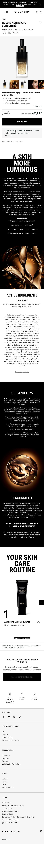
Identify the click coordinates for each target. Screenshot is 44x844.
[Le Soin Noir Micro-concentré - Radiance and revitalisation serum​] (22, 58)
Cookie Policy (7, 808)
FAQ (3, 732)
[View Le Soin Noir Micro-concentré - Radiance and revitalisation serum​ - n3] (23, 84)
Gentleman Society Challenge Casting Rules (18, 817)
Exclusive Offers (8, 787)
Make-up (5, 758)
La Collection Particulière (11, 764)
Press (4, 785)
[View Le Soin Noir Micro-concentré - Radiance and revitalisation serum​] (4, 84)
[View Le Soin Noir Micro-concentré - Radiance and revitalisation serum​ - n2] (14, 84)
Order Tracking (7, 737)
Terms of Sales (7, 814)
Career (4, 782)
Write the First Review (22, 638)
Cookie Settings (11, 822)
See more (7, 135)
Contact (5, 735)
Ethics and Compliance (10, 820)
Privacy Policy (7, 802)
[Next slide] (41, 602)
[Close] (40, 4)
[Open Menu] (3, 12)
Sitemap (5, 839)
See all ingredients (22, 372)
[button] (36, 12)
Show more (38, 106)
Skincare (5, 761)
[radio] (6, 113)
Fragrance (6, 755)
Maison (4, 779)
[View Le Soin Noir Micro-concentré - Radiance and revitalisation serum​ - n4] (33, 84)
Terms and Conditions (10, 811)
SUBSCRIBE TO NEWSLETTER (22, 677)
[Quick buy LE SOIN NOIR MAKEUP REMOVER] (38, 622)
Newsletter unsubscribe (10, 740)
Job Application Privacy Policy (13, 805)
